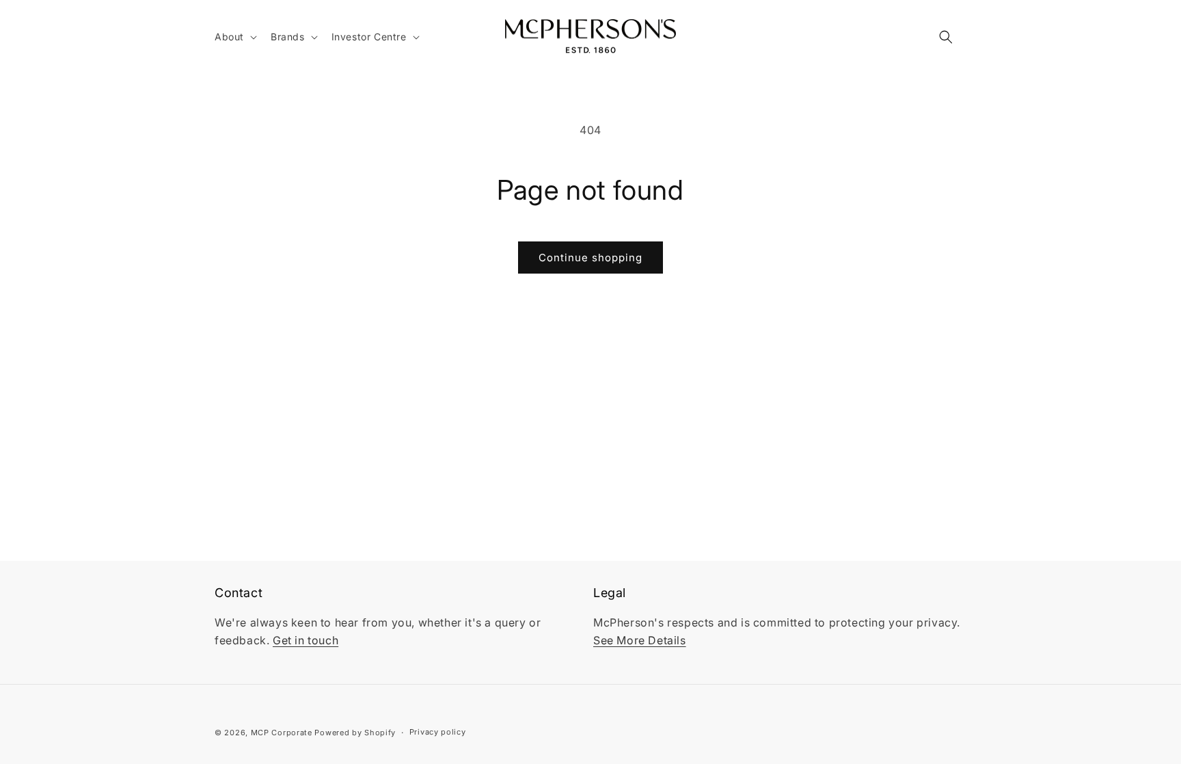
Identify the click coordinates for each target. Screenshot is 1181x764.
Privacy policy (437, 732)
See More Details (639, 640)
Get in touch (305, 640)
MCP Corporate (281, 732)
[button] (234, 37)
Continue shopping (590, 257)
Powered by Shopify (355, 732)
